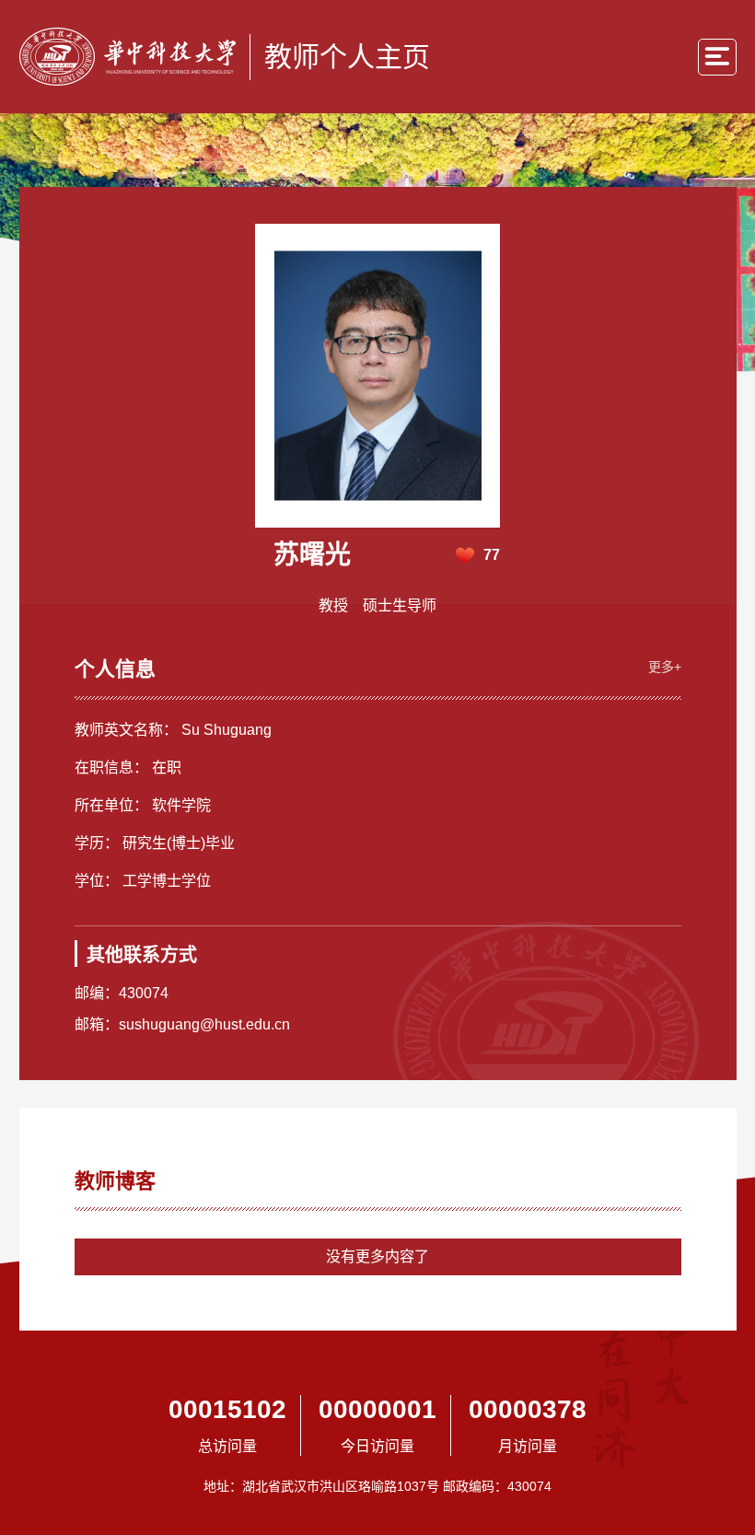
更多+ (664, 666)
